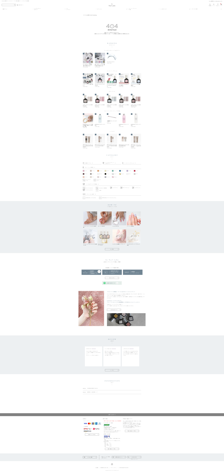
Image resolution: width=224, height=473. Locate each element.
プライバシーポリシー (113, 467)
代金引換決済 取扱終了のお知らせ (90, 388)
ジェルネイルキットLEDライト (37, 9)
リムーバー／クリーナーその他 (133, 9)
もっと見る (112, 249)
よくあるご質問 (89, 457)
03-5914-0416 (134, 457)
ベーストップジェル (68, 9)
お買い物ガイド (20, 4)
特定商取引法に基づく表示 (104, 467)
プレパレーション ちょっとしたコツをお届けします (90, 245)
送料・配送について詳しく (112, 448)
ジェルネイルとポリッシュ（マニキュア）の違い (133, 245)
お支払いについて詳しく (92, 434)
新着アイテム (5, 9)
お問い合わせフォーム (118, 457)
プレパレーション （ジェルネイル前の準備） (89, 227)
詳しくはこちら (112, 277)
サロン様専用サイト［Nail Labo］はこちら (215, 1)
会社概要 (97, 467)
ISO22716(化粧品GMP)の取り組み (123, 467)
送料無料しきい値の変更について (90, 392)
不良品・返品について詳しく (132, 430)
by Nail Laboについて (114, 309)
